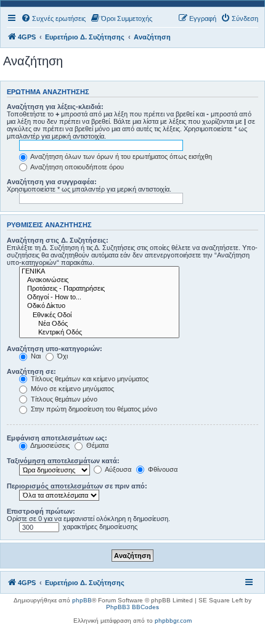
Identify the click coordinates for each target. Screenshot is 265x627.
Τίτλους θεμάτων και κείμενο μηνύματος (89, 378)
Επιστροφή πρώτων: (41, 511)
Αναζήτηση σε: (31, 371)
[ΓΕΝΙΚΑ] (99, 271)
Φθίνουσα (161, 469)
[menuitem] (53, 18)
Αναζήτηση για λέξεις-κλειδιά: (55, 106)
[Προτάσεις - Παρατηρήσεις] (99, 289)
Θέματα (96, 445)
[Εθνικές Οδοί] (99, 315)
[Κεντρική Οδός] (99, 332)
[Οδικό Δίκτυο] (99, 306)
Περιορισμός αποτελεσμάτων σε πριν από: (77, 486)
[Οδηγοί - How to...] (99, 297)
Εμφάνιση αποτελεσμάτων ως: (57, 438)
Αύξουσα (117, 469)
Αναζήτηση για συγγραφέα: (52, 181)
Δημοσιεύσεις (49, 445)
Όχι (61, 356)
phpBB (82, 600)
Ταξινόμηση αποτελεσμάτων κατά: (63, 460)
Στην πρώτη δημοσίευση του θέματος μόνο (93, 409)
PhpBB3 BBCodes (132, 607)
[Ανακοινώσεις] (99, 280)
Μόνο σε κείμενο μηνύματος (71, 388)
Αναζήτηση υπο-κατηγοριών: (54, 348)
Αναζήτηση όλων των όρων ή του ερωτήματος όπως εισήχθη (120, 156)
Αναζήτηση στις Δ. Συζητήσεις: (57, 240)
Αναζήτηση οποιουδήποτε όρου (76, 167)
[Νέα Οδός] (99, 324)
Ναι (35, 356)
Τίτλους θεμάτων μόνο (63, 399)
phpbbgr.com (173, 620)
